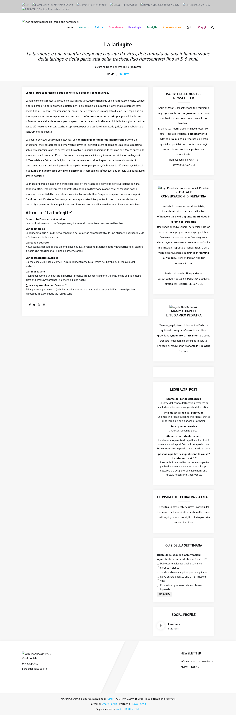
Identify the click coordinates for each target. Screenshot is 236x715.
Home (69, 27)
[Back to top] (228, 707)
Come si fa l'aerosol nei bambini (45, 219)
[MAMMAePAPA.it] (36, 653)
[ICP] (25, 4)
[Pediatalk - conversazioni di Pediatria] (183, 187)
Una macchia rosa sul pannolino (184, 412)
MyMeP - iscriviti (190, 666)
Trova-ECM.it (138, 704)
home (110, 74)
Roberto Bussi (121, 66)
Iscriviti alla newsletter (172, 507)
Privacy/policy (30, 663)
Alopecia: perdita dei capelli (183, 436)
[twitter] (34, 304)
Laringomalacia (35, 228)
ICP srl (110, 698)
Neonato (83, 27)
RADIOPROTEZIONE (128, 709)
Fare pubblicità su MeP (35, 668)
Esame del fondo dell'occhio (183, 398)
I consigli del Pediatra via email (183, 497)
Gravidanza (116, 27)
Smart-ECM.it (109, 704)
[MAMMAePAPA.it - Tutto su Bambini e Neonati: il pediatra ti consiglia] (50, 21)
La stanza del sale (37, 242)
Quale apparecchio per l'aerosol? (46, 285)
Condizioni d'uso (31, 658)
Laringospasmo (35, 271)
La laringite (118, 44)
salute (124, 74)
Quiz (189, 27)
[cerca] (211, 27)
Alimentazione (172, 27)
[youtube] (39, 304)
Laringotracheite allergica (42, 257)
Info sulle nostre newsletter (197, 661)
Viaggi (202, 27)
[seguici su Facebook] (161, 626)
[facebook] (30, 304)
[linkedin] (44, 304)
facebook (174, 624)
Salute (99, 27)
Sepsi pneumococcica (184, 426)
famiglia (152, 27)
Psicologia (134, 27)
